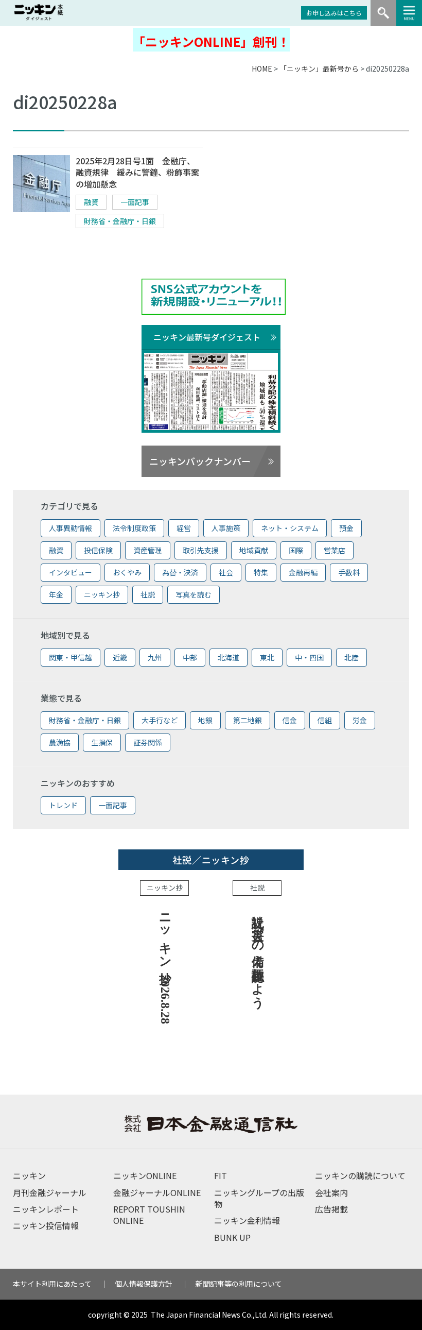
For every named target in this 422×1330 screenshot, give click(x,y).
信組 (325, 720)
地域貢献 (253, 550)
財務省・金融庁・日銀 (120, 221)
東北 (267, 657)
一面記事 (134, 202)
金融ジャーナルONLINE (157, 1192)
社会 (226, 572)
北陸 (351, 657)
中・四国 (309, 657)
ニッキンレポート (46, 1209)
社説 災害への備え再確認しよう (258, 954)
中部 (190, 657)
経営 (184, 528)
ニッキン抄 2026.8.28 (165, 965)
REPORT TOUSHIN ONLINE (149, 1214)
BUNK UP (232, 1237)
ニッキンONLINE (145, 1175)
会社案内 (331, 1192)
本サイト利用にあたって (52, 1283)
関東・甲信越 (70, 657)
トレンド (63, 805)
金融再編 (303, 572)
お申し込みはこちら (334, 12)
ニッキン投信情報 (46, 1225)
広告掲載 (331, 1209)
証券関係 (147, 742)
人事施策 (226, 528)
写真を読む (193, 594)
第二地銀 (247, 720)
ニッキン (29, 1175)
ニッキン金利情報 (247, 1220)
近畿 (120, 657)
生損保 (102, 742)
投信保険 (98, 550)
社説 (147, 594)
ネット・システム (290, 528)
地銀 (205, 720)
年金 (56, 594)
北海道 (228, 657)
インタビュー (70, 572)
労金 (360, 720)
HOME (262, 68)
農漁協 (60, 742)
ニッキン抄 (102, 594)
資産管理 (147, 550)
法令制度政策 (134, 528)
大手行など (160, 720)
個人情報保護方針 (143, 1283)
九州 (155, 657)
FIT (220, 1175)
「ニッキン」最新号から (319, 68)
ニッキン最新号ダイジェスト (206, 337)
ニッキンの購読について (360, 1175)
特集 (261, 572)
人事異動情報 (70, 528)
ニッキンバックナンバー (200, 461)
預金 (346, 528)
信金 (290, 720)
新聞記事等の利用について (239, 1283)
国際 (296, 550)
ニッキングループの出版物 (259, 1198)
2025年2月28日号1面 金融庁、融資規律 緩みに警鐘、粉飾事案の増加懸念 (137, 172)
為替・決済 (180, 572)
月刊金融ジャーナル (49, 1192)
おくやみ (127, 572)
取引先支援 (201, 550)
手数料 (349, 572)
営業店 (334, 550)
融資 (91, 202)
